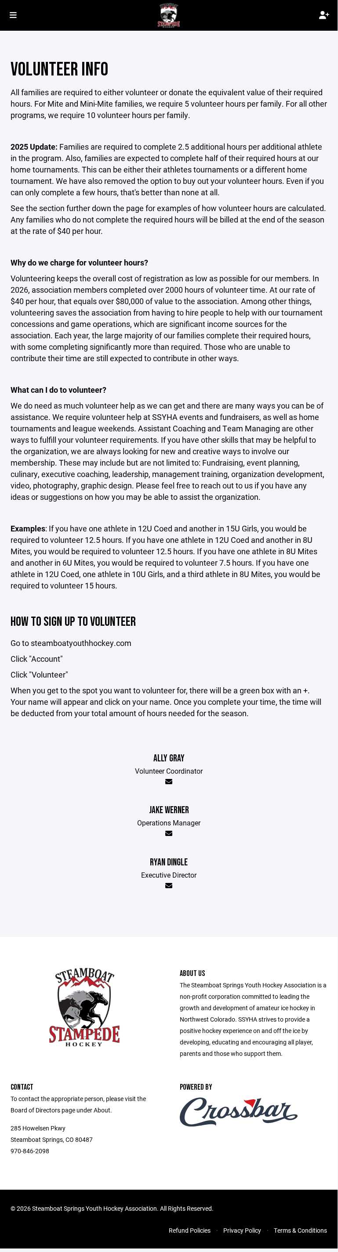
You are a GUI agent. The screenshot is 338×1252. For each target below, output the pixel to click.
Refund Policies (190, 1230)
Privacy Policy (242, 1230)
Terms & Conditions (300, 1230)
